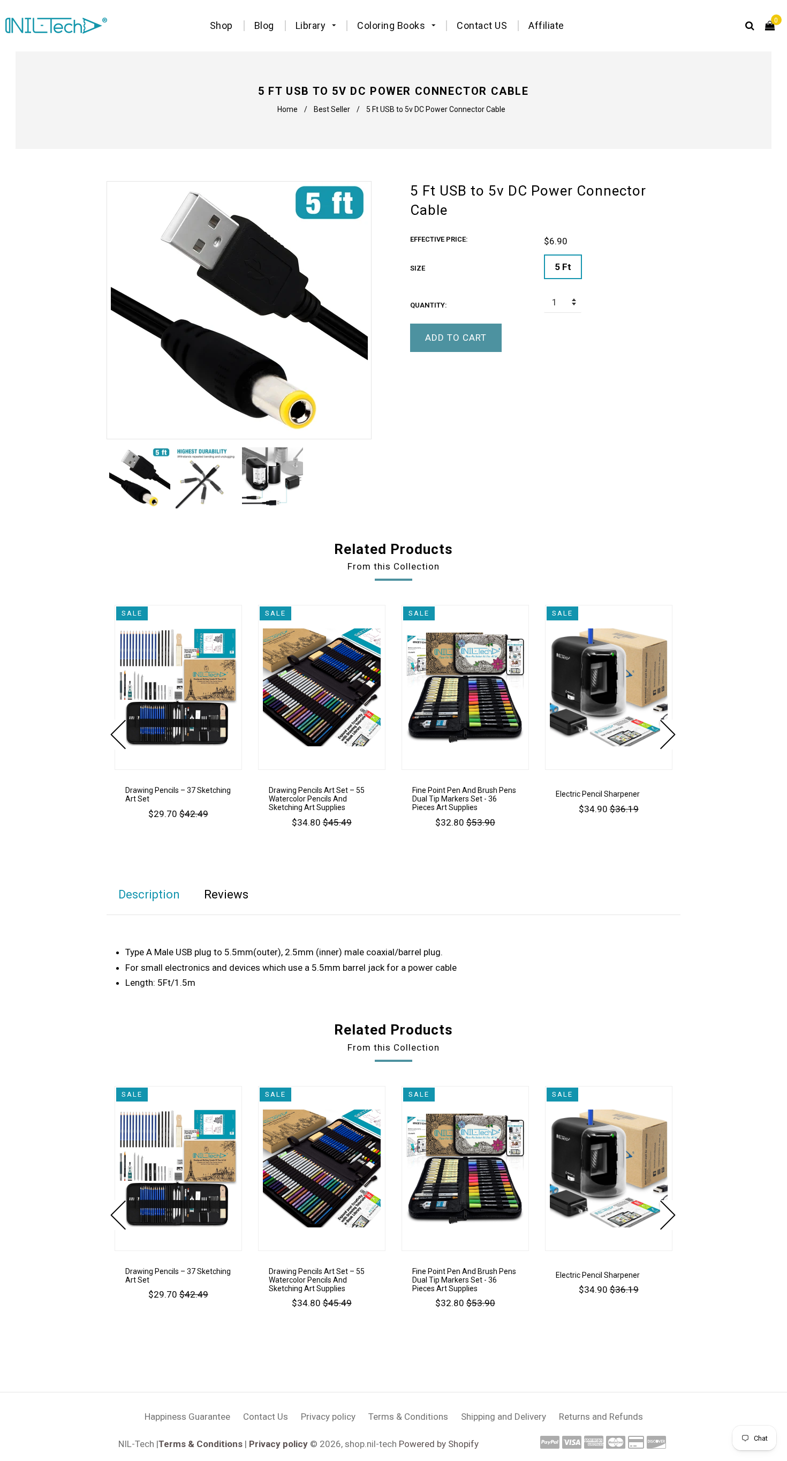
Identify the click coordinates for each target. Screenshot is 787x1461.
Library (312, 25)
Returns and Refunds (601, 1416)
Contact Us (265, 1416)
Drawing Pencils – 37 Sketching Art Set (178, 794)
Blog (264, 25)
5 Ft (563, 266)
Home (287, 109)
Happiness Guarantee (187, 1416)
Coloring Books (392, 25)
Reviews (226, 894)
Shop (221, 25)
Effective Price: (439, 239)
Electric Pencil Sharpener (598, 794)
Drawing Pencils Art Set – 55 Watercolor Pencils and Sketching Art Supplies (317, 799)
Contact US (482, 25)
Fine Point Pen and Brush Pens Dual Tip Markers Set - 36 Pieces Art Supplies (464, 799)
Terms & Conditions (408, 1416)
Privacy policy (328, 1416)
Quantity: (428, 305)
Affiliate (546, 25)
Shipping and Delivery (503, 1416)
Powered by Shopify (439, 1443)
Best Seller (332, 109)
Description (149, 894)
